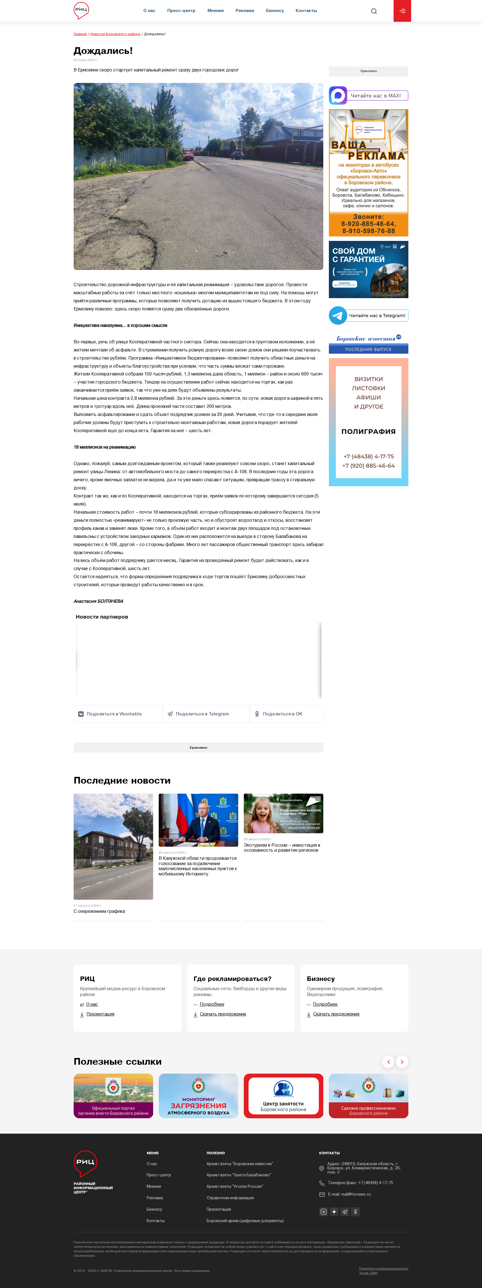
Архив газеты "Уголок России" (235, 1187)
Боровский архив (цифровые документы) (245, 1221)
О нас (149, 10)
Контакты (306, 10)
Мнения (216, 10)
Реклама (245, 10)
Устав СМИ (368, 1273)
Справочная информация (230, 1198)
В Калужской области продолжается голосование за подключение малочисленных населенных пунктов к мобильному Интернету (198, 866)
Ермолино (198, 747)
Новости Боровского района (115, 34)
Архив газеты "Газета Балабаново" (239, 1175)
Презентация (219, 1210)
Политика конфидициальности (383, 1268)
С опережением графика (99, 912)
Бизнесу (275, 10)
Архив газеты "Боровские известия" (240, 1164)
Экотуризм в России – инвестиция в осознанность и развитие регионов (282, 848)
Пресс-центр (181, 10)
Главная (80, 34)
